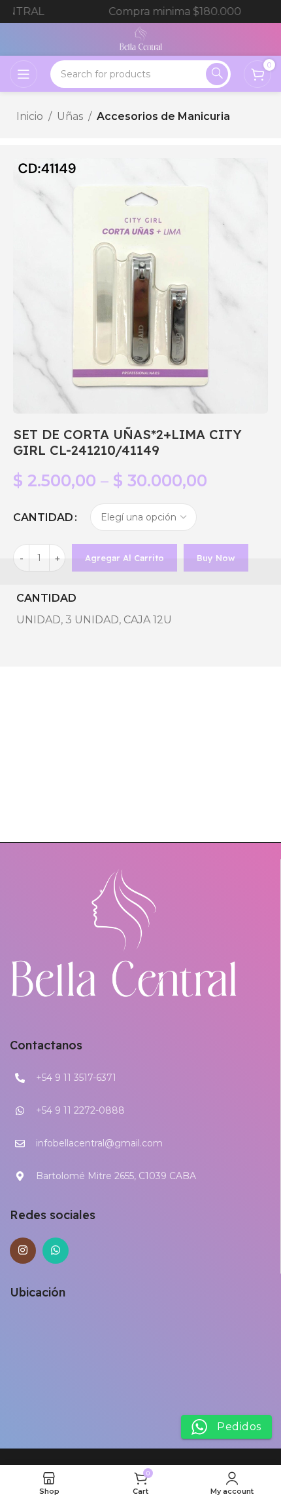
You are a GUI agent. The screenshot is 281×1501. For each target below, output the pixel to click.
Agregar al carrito (124, 558)
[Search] (217, 74)
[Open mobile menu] (23, 74)
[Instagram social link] (23, 1251)
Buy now (216, 558)
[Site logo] (141, 38)
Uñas (70, 116)
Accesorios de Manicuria (163, 116)
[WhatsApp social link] (55, 1251)
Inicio (29, 116)
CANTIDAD (43, 517)
